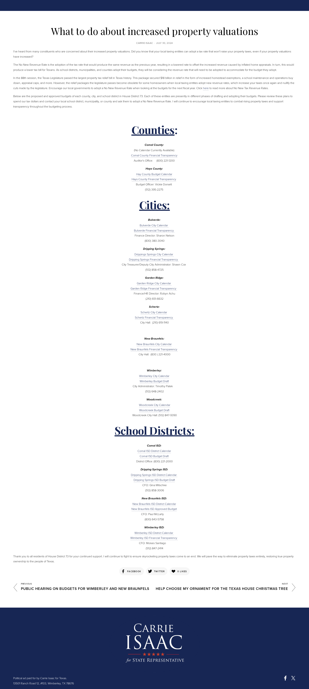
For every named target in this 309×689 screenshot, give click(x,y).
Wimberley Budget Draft (154, 381)
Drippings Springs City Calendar (154, 254)
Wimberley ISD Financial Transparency (154, 538)
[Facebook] (285, 678)
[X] (293, 678)
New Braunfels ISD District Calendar (154, 504)
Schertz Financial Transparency (154, 317)
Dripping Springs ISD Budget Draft (154, 480)
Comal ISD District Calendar (154, 451)
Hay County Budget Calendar (154, 174)
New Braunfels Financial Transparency (154, 349)
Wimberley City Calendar (154, 376)
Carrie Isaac (144, 43)
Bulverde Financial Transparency (154, 230)
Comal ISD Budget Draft (154, 456)
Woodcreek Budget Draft (154, 410)
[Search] (42, 5)
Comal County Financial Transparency (154, 155)
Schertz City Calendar (154, 312)
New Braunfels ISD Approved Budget (154, 509)
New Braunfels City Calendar (154, 344)
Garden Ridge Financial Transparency (154, 288)
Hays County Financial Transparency (154, 179)
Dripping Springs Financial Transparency (154, 259)
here (206, 88)
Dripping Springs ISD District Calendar (154, 475)
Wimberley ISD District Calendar (154, 533)
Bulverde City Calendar (154, 225)
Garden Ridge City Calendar (154, 283)
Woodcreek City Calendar (154, 405)
